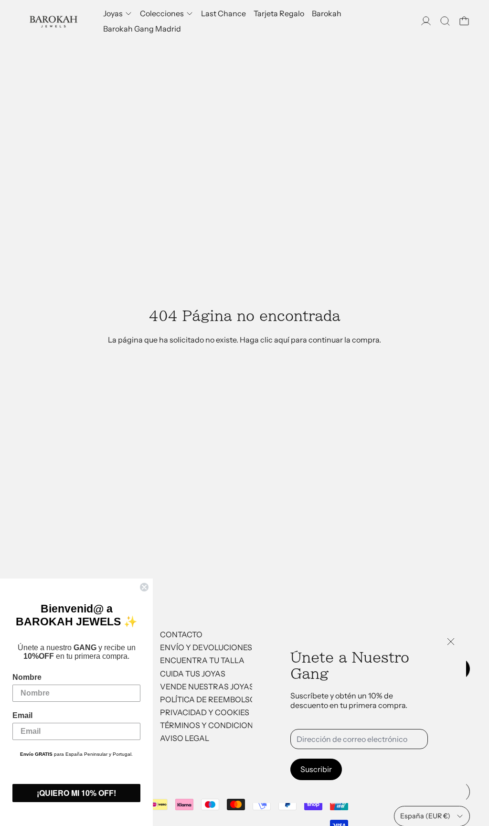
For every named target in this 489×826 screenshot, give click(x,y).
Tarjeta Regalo (279, 13)
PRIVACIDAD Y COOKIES (204, 712)
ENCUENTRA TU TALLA (202, 660)
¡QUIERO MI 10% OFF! (76, 792)
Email (22, 715)
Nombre (27, 677)
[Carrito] (464, 21)
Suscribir (316, 769)
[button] (445, 21)
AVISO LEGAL (184, 738)
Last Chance (223, 13)
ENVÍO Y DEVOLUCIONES (206, 647)
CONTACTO (181, 634)
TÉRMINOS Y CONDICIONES (211, 725)
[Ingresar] (426, 21)
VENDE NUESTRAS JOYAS (207, 686)
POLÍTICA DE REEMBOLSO (208, 699)
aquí (281, 339)
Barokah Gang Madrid (142, 28)
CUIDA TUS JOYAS (192, 673)
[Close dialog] (144, 587)
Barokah (326, 13)
